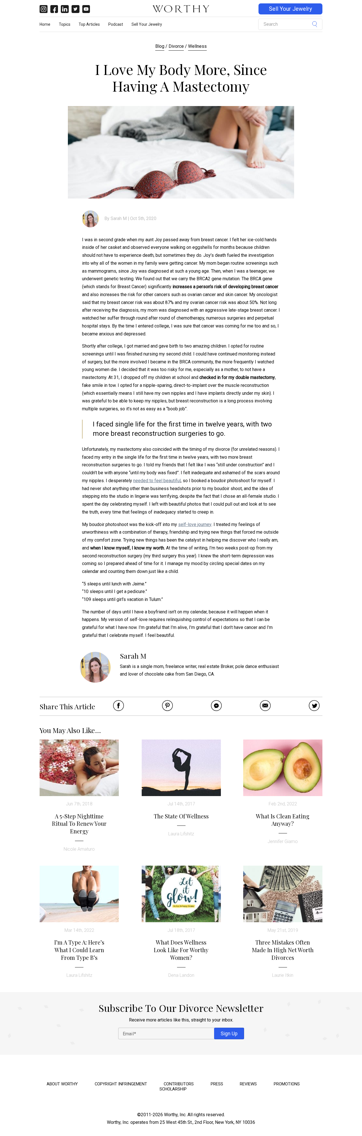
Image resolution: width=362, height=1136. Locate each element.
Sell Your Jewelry (290, 9)
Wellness (197, 46)
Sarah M (119, 218)
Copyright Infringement (121, 1084)
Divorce (176, 46)
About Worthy (62, 1084)
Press (217, 1084)
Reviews (248, 1084)
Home (45, 24)
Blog (159, 46)
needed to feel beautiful (157, 480)
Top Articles (89, 24)
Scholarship (173, 1089)
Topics (64, 24)
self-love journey (195, 524)
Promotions (287, 1084)
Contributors (179, 1084)
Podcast (115, 24)
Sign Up (229, 1033)
